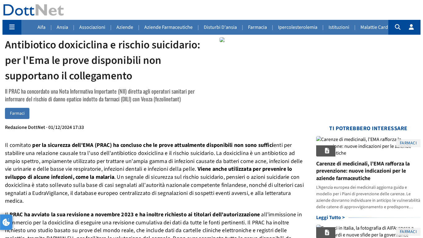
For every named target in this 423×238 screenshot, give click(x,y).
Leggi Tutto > (330, 217)
